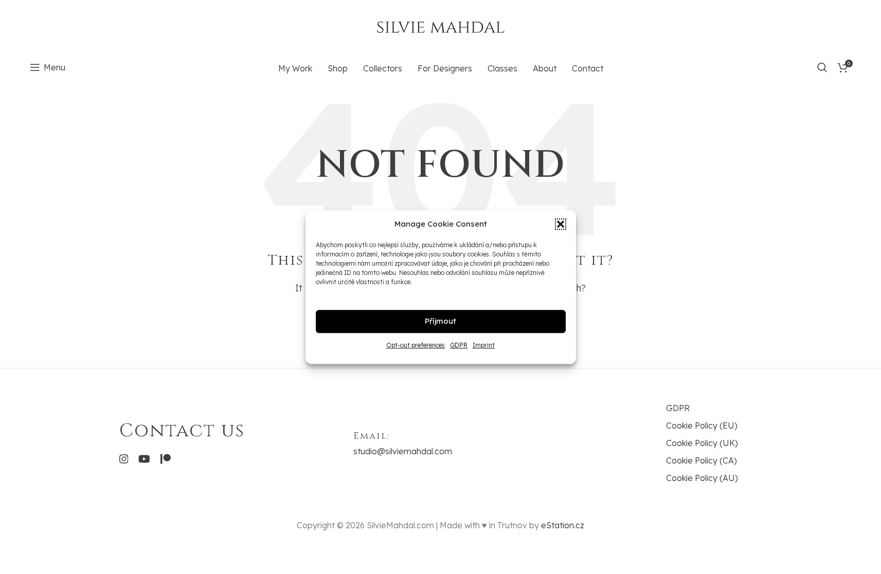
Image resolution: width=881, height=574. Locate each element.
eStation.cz (562, 525)
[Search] (822, 67)
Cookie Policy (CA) (701, 460)
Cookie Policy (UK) (702, 443)
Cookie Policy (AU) (702, 478)
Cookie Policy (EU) (702, 425)
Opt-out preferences (415, 345)
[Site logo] (440, 26)
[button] (560, 224)
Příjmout (440, 321)
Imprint (484, 345)
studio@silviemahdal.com (402, 451)
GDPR (459, 345)
